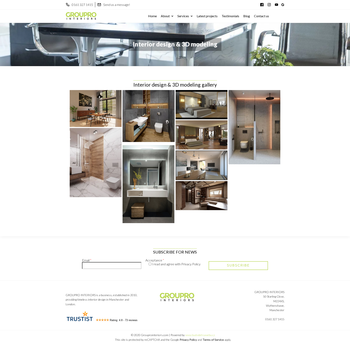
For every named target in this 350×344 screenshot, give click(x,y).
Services (183, 16)
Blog (246, 16)
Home (152, 16)
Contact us (261, 16)
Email (86, 260)
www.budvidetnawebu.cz (200, 335)
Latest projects (207, 16)
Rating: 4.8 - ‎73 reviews (124, 320)
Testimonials (230, 16)
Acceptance (154, 260)
